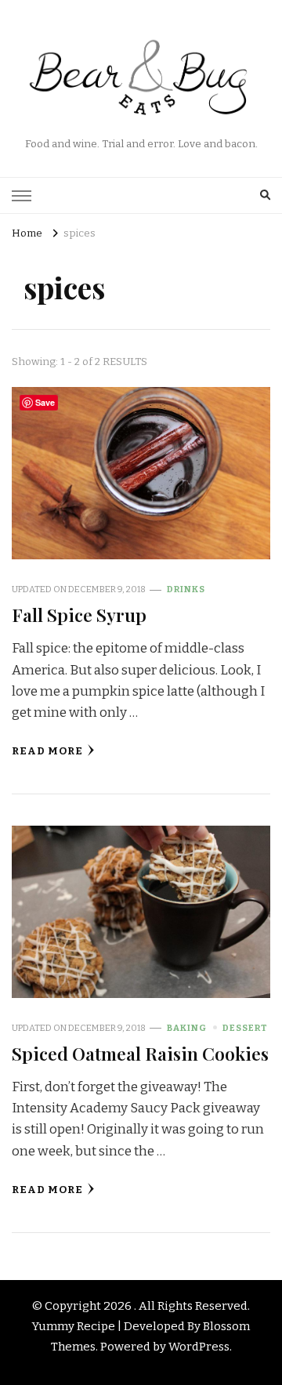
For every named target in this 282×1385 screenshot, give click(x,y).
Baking (187, 1027)
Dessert (245, 1027)
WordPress (199, 1347)
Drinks (186, 589)
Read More (47, 751)
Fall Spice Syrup (79, 614)
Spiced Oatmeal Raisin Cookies (140, 1053)
